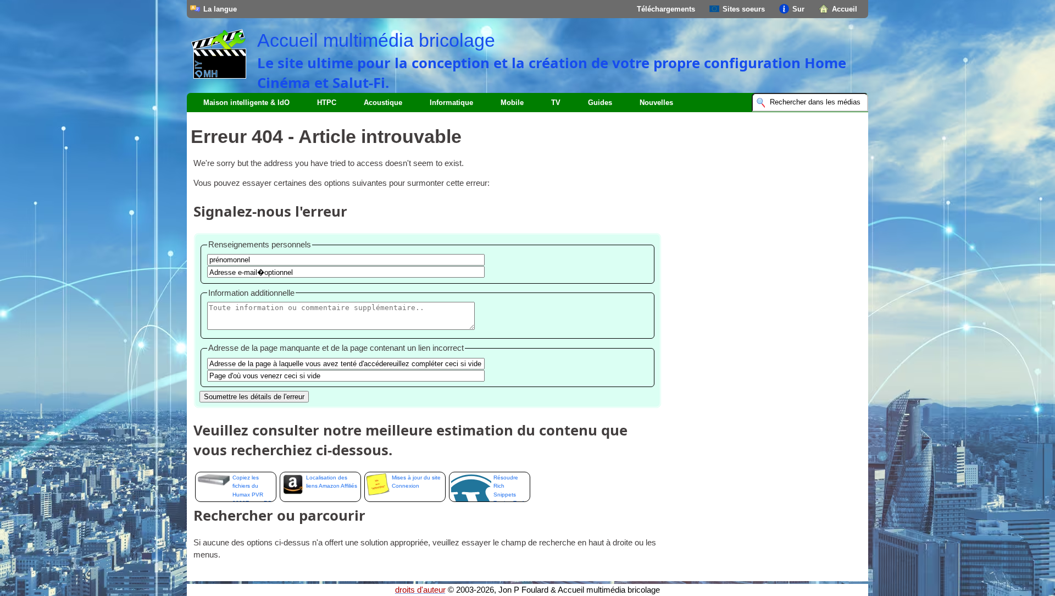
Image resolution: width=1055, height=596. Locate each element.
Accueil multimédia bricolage (376, 40)
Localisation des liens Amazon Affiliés (331, 481)
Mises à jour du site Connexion (416, 481)
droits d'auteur (420, 590)
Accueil (844, 9)
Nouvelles (656, 102)
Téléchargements (666, 9)
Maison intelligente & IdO (246, 102)
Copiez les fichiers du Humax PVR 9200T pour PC (251, 488)
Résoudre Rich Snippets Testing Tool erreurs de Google (508, 488)
